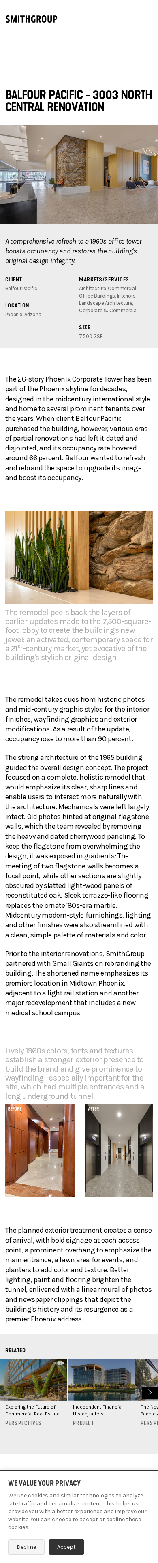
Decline (26, 1547)
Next (149, 1392)
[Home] (31, 19)
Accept (66, 1547)
